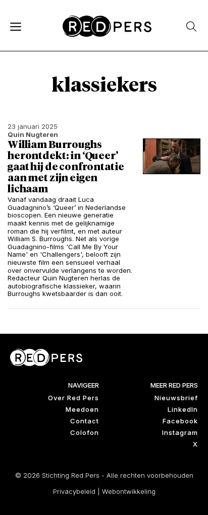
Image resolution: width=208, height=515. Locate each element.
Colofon (84, 432)
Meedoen (82, 409)
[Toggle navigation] (15, 26)
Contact (84, 421)
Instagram (180, 432)
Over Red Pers (73, 398)
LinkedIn (183, 409)
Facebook (180, 421)
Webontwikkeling (128, 491)
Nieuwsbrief (176, 398)
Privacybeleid (74, 491)
